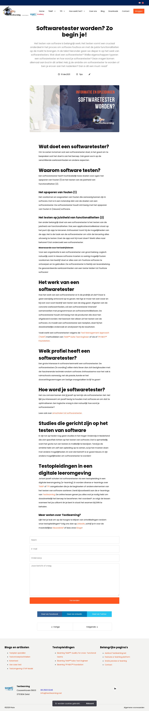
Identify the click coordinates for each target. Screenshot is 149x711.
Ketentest (13, 661)
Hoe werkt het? (75, 11)
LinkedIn (81, 523)
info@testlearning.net (51, 693)
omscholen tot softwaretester (67, 413)
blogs (79, 527)
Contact (125, 11)
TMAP (50, 11)
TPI (61, 11)
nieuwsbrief (58, 527)
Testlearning (49, 494)
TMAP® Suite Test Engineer (76, 336)
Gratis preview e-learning (116, 661)
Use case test (15, 664)
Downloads (113, 11)
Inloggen (139, 11)
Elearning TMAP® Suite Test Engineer (72, 661)
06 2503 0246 (47, 690)
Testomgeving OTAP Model (21, 668)
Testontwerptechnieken (19, 657)
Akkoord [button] (90, 703)
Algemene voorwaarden (134, 707)
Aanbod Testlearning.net (115, 653)
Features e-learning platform (117, 657)
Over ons (93, 11)
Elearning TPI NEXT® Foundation (70, 664)
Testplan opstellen (17, 653)
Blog (103, 11)
